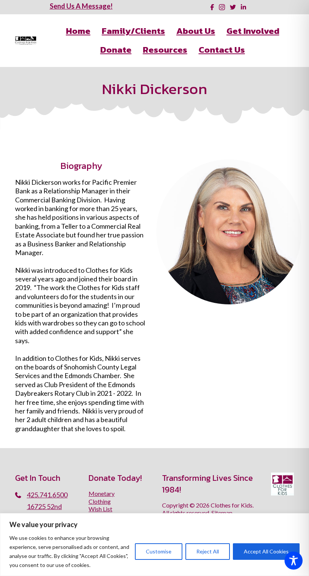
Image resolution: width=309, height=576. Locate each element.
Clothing (100, 501)
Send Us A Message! (81, 6)
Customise (158, 551)
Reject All (207, 551)
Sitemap (222, 512)
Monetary (102, 493)
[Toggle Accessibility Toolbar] (293, 560)
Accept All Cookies (266, 551)
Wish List (100, 508)
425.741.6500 (47, 495)
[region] (154, 544)
